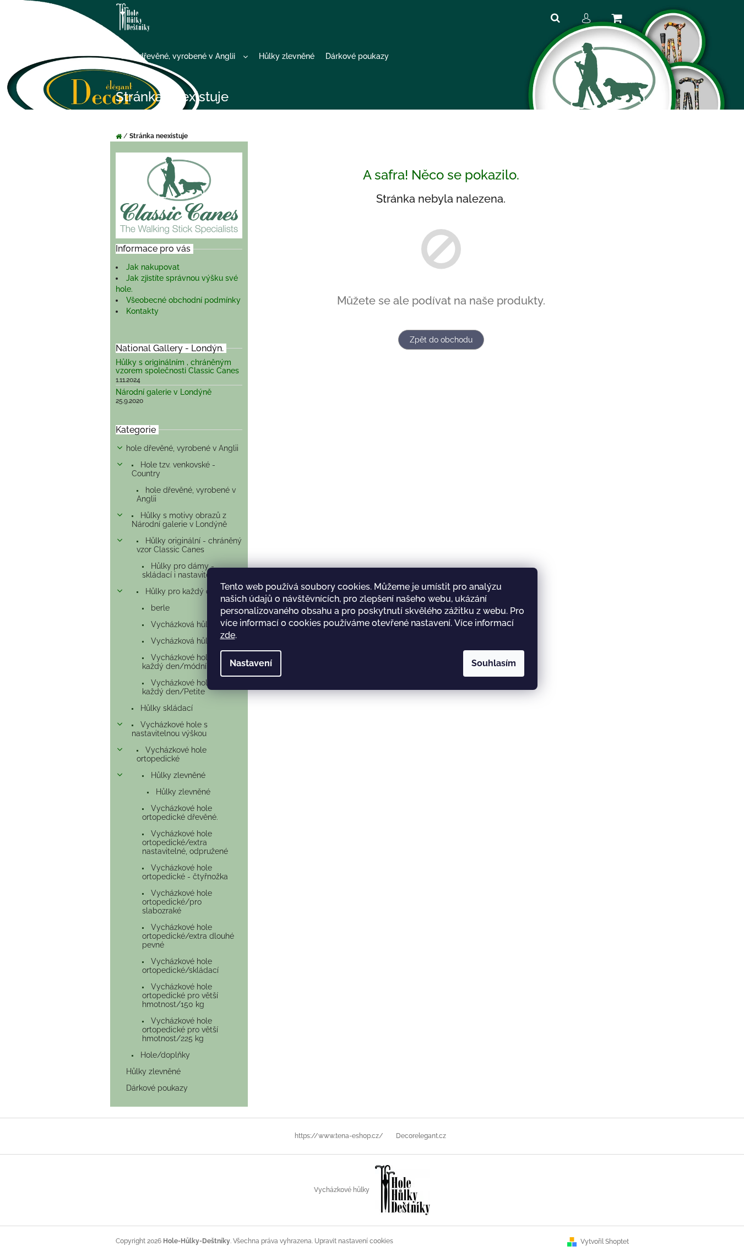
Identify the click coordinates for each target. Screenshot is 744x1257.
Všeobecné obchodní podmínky (183, 300)
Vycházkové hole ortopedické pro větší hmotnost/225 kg (180, 1029)
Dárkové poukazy (157, 1088)
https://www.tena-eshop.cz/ (339, 1136)
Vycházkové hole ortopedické (172, 754)
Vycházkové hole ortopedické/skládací (180, 966)
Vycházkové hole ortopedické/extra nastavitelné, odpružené (185, 842)
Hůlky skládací (165, 708)
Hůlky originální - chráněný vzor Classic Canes (189, 545)
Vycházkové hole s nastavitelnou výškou (170, 729)
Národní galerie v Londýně (163, 392)
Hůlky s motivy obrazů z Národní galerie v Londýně (179, 520)
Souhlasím (493, 663)
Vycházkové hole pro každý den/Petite (184, 687)
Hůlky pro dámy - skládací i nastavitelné (181, 570)
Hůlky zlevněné (177, 775)
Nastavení (251, 663)
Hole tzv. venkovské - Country (173, 469)
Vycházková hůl (178, 624)
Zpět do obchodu (441, 339)
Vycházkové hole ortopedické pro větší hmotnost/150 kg (180, 995)
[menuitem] (184, 56)
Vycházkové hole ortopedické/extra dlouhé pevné (188, 936)
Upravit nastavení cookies (353, 1241)
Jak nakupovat (153, 267)
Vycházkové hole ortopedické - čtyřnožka (185, 872)
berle (159, 607)
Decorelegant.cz (421, 1136)
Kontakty (142, 311)
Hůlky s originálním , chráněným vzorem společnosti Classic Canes (177, 366)
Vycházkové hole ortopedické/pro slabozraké (177, 902)
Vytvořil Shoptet (604, 1241)
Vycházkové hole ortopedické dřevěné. (180, 812)
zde (227, 635)
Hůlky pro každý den (181, 591)
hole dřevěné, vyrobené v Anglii (182, 448)
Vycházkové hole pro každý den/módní (184, 662)
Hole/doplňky (164, 1055)
